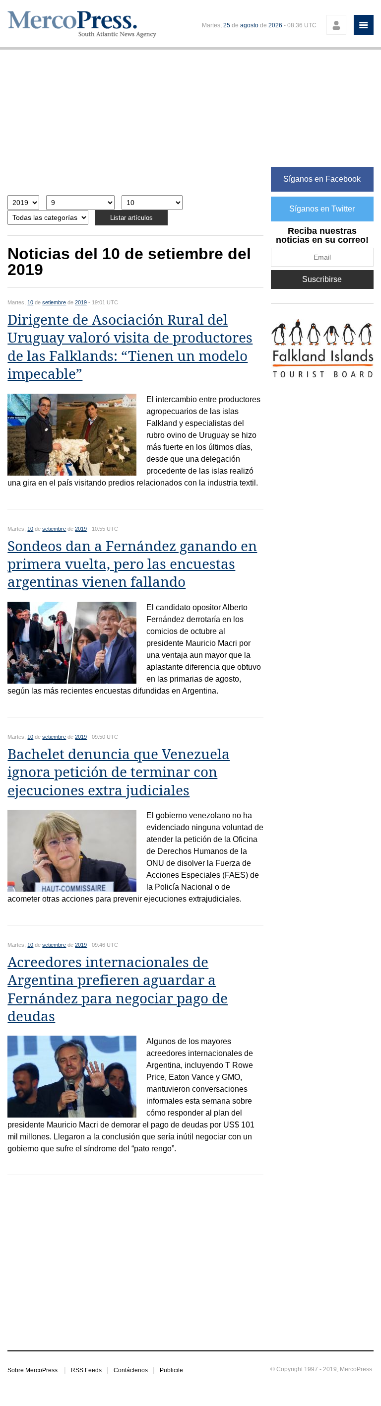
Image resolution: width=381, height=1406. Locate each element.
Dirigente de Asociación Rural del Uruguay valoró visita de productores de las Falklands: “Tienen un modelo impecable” (130, 347)
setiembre (54, 302)
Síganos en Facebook (322, 179)
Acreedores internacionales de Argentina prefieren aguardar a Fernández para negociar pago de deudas (117, 989)
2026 (275, 25)
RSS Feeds (86, 1370)
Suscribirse (322, 279)
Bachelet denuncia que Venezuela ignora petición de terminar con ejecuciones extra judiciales (118, 772)
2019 (81, 302)
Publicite (171, 1370)
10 (30, 302)
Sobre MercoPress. (33, 1370)
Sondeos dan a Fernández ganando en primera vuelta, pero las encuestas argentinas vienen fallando (132, 564)
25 (226, 25)
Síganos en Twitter (322, 209)
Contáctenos (131, 1370)
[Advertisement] (135, 127)
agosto (249, 25)
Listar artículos (131, 217)
